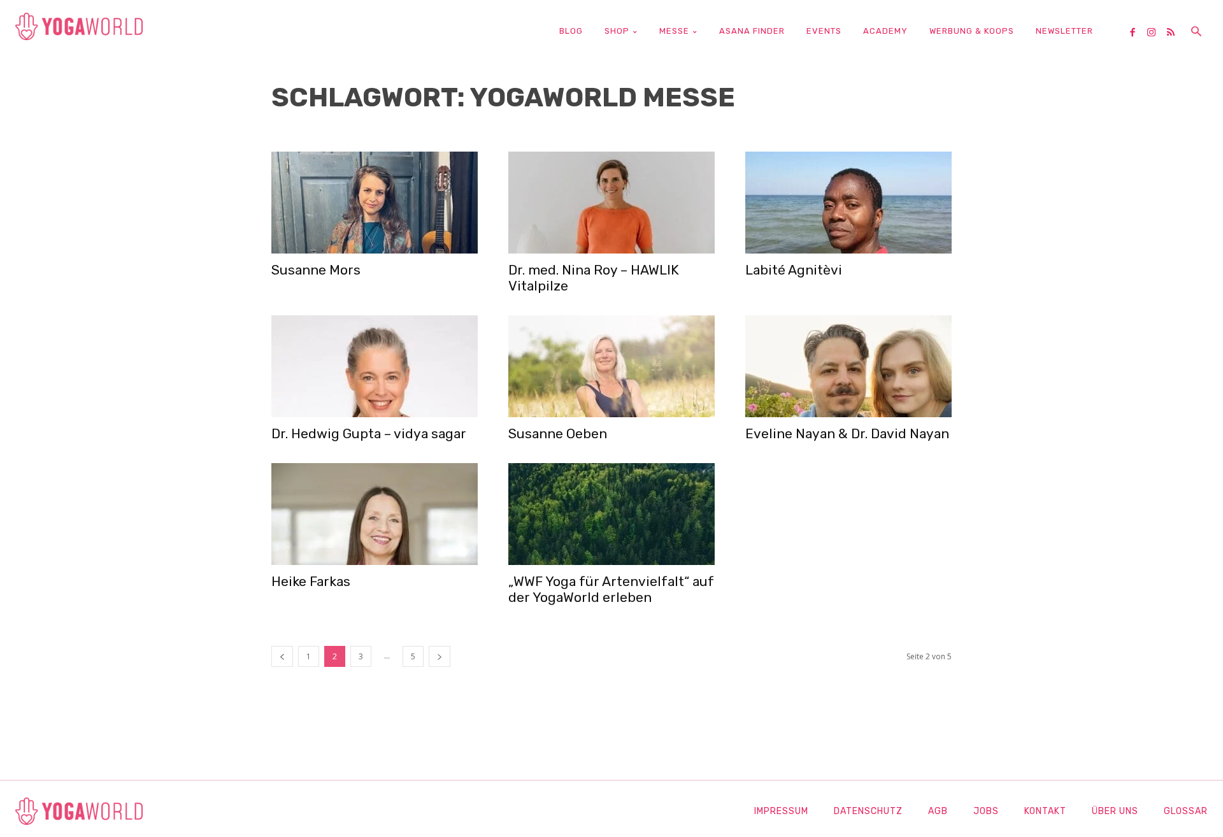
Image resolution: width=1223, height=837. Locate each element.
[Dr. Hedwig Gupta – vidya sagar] (374, 366)
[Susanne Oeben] (611, 366)
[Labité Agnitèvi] (848, 203)
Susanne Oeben (557, 433)
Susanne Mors (316, 270)
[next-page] (439, 656)
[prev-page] (282, 656)
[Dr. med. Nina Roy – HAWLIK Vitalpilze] (611, 203)
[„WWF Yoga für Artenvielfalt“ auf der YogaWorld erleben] (611, 514)
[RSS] (1175, 33)
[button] (1196, 32)
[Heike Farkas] (374, 514)
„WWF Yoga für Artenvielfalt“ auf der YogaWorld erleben (611, 589)
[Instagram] (1156, 33)
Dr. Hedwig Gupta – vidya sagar (368, 433)
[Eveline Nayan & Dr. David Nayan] (848, 366)
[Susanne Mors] (374, 203)
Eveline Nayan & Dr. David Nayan (847, 433)
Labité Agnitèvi (793, 270)
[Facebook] (1137, 33)
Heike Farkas (310, 581)
